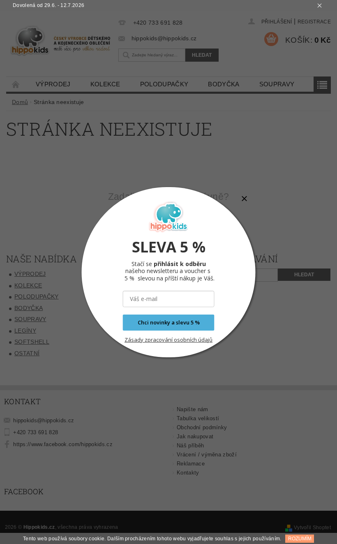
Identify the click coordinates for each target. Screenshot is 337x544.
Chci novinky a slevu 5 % (169, 322)
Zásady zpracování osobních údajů (168, 339)
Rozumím (300, 539)
